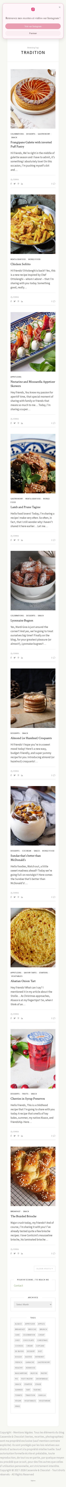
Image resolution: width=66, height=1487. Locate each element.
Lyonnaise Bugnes (22, 620)
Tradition (30, 1395)
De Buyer (19, 1351)
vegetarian (44, 1401)
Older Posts (44, 1269)
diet (40, 1351)
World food (34, 259)
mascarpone (21, 1373)
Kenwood (30, 1368)
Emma (16, 179)
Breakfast (16, 1211)
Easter (28, 1357)
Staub (38, 1384)
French (18, 1362)
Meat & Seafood (18, 259)
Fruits (25, 1094)
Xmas (17, 1406)
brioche (32, 1329)
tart (28, 1390)
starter (28, 1384)
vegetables (30, 1401)
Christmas (42, 1340)
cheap (41, 1335)
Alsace (18, 1324)
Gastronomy (44, 134)
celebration (29, 1335)
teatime (37, 1390)
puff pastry (27, 1379)
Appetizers (16, 377)
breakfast (20, 1329)
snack (18, 1384)
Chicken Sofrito (21, 264)
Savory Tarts (30, 973)
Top (32, 1481)
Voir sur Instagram (33, 26)
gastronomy (44, 1362)
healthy (19, 1368)
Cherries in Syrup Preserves (28, 1099)
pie (16, 1379)
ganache (30, 1362)
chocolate (28, 1340)
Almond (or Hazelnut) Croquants (31, 738)
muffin (34, 1373)
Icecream (26, 851)
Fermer (33, 33)
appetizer (30, 1324)
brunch (43, 1329)
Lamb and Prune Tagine (25, 507)
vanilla (42, 1395)
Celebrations (17, 134)
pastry (44, 1373)
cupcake (40, 1346)
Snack (14, 137)
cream (30, 1346)
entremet (39, 1357)
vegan (18, 1401)
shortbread (42, 1379)
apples (41, 1324)
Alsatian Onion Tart (23, 981)
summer (19, 1390)
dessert (31, 1351)
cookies (19, 1346)
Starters (43, 973)
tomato (18, 1395)
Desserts (30, 134)
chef (17, 1340)
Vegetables (16, 976)
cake (17, 1335)
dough (18, 1357)
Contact (18, 1285)
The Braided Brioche (23, 1216)
